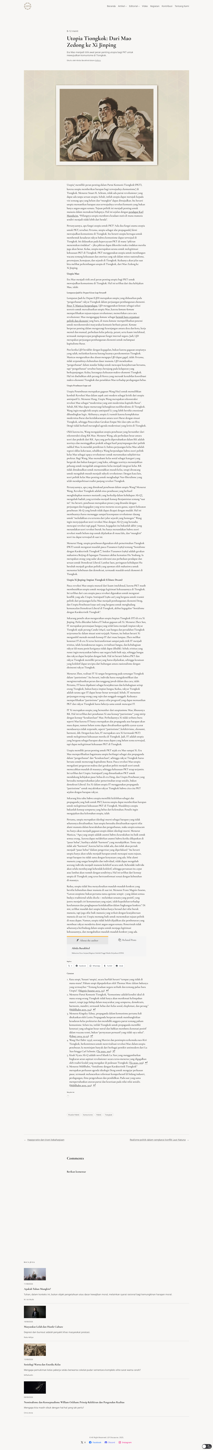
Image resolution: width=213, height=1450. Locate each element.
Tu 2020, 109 (136, 1062)
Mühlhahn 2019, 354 (80, 1009)
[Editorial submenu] (139, 6)
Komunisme (88, 1115)
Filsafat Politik (73, 1115)
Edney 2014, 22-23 (79, 1036)
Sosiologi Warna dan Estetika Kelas (42, 1364)
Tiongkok (108, 1115)
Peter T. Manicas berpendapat (82, 305)
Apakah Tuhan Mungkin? (37, 1289)
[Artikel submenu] (126, 6)
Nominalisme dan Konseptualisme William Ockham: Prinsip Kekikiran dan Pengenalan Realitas (74, 1402)
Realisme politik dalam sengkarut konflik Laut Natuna (158, 1139)
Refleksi (98, 60)
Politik (98, 1115)
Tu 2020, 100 (103, 1051)
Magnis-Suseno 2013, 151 (91, 990)
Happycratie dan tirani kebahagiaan (45, 1139)
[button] (207, 1446)
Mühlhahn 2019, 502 (80, 1085)
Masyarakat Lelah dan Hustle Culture (43, 1326)
